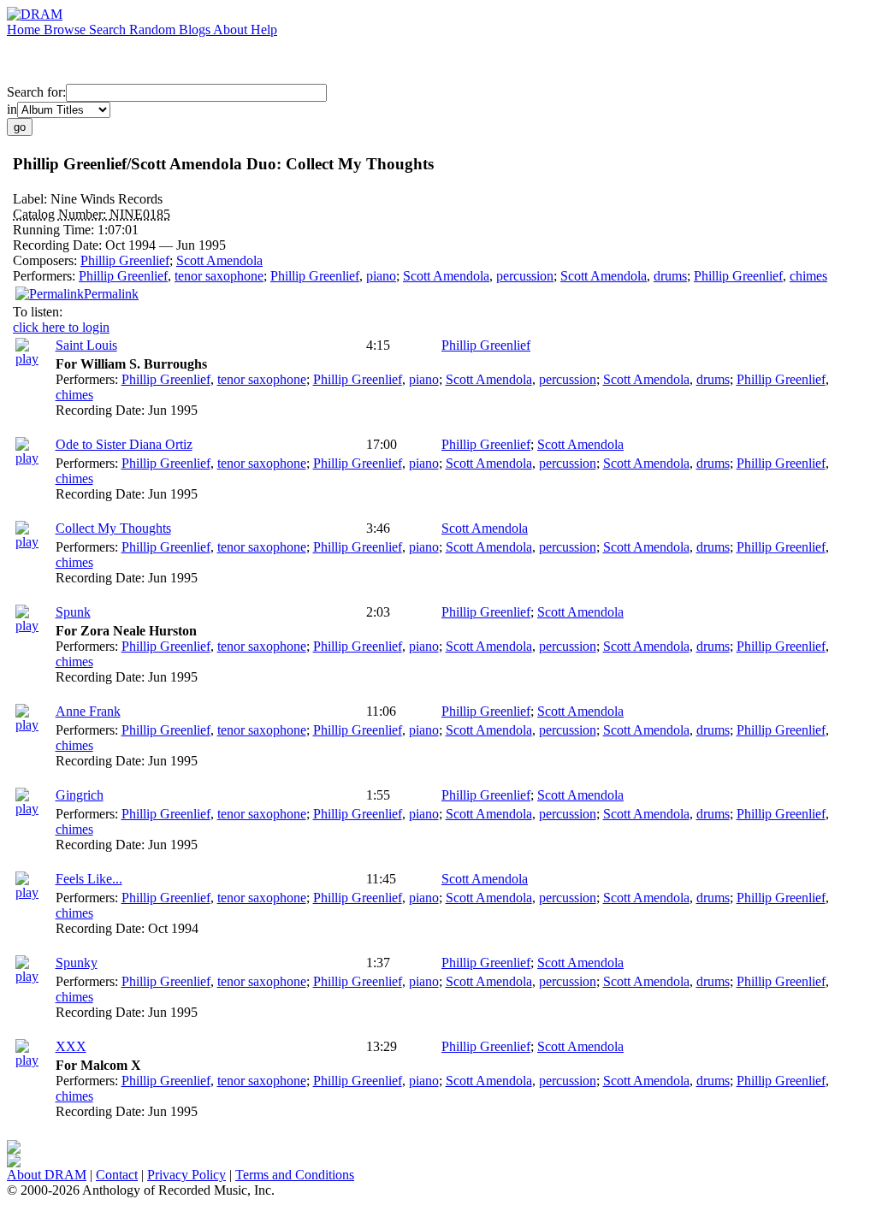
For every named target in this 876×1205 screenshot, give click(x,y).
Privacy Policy (186, 1174)
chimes (808, 276)
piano (381, 276)
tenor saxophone (219, 276)
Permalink (111, 293)
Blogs (196, 29)
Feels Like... (89, 878)
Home (25, 29)
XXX (71, 1046)
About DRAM (46, 1174)
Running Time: (55, 229)
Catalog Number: (61, 214)
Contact (117, 1174)
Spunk (73, 612)
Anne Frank (88, 711)
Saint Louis (86, 345)
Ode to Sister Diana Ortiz (124, 444)
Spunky (77, 962)
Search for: (36, 92)
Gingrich (80, 795)
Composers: (46, 260)
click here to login (61, 327)
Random (154, 29)
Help (264, 29)
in (12, 109)
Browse (66, 29)
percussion (524, 276)
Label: (31, 199)
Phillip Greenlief (124, 260)
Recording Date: (59, 245)
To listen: (37, 311)
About (232, 29)
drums (670, 276)
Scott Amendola (219, 260)
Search (109, 29)
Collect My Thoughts (113, 528)
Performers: (46, 276)
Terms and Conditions (294, 1174)
